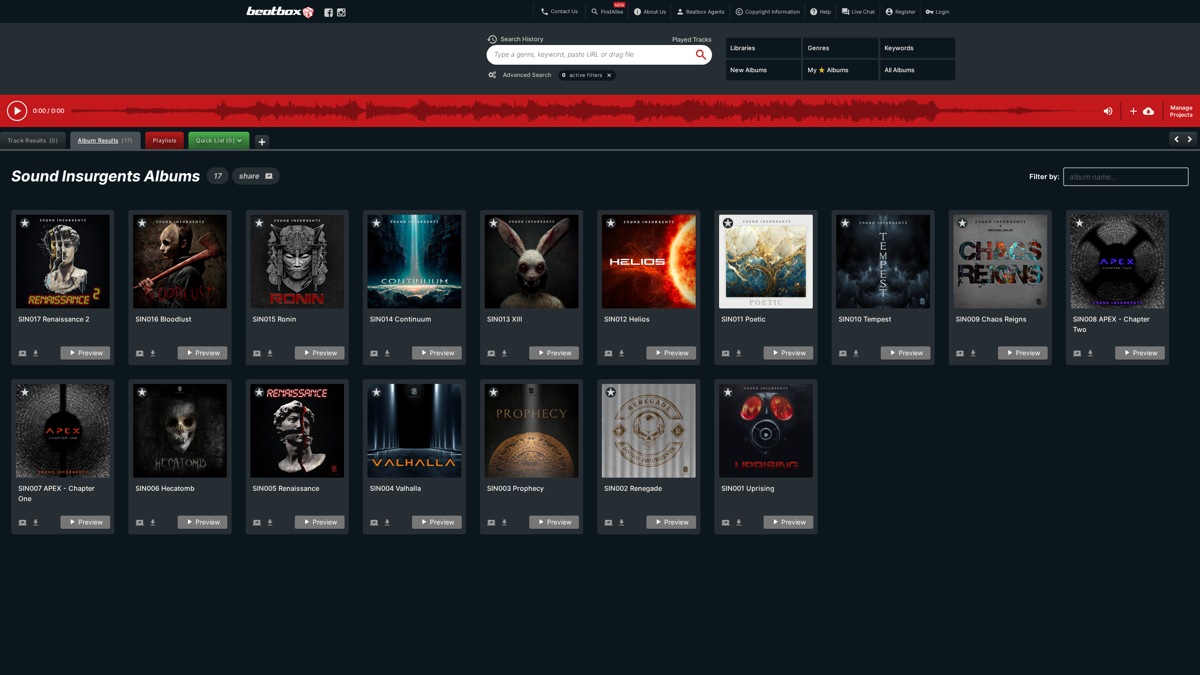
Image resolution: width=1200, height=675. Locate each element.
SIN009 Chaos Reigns (991, 319)
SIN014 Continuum (400, 319)
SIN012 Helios (627, 319)
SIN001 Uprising (747, 488)
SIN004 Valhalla (395, 488)
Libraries (742, 47)
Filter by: (1044, 176)
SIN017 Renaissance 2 (54, 319)
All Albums (900, 70)
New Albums (748, 70)
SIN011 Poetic (743, 319)
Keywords (899, 47)
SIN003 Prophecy (515, 488)
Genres (818, 47)
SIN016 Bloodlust (163, 319)
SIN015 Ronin (274, 319)
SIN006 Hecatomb (165, 488)
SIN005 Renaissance (286, 488)
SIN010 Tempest (865, 319)
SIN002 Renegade (633, 488)
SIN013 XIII (504, 319)
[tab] (33, 140)
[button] (515, 39)
